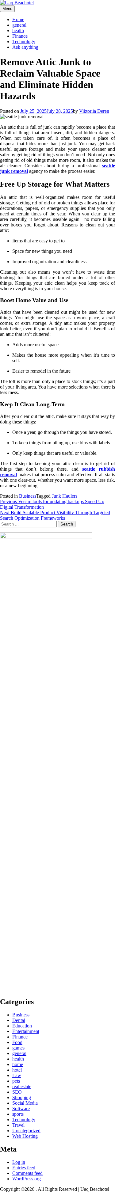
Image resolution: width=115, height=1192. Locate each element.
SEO (17, 1092)
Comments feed (27, 1173)
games (18, 1047)
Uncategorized (26, 1130)
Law (16, 1075)
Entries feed (23, 1167)
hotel (17, 1069)
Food (17, 1042)
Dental (18, 1020)
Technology (23, 41)
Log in (18, 1162)
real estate (21, 1086)
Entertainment (25, 1031)
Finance (20, 36)
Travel (18, 1125)
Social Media (25, 1103)
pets (16, 1081)
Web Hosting (25, 1136)
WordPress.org (26, 1178)
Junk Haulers (64, 496)
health (18, 30)
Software (21, 1108)
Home (18, 19)
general (19, 25)
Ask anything (25, 47)
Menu (7, 8)
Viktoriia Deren (94, 111)
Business (27, 496)
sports (18, 1114)
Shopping (21, 1097)
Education (22, 1025)
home (17, 1064)
